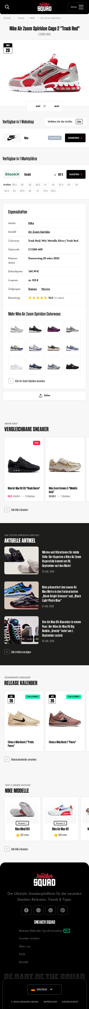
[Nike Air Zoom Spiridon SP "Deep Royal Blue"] (16, 347)
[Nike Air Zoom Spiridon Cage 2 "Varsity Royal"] (72, 347)
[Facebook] (26, 910)
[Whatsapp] (50, 910)
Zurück (7, 18)
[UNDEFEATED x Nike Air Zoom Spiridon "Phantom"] (53, 347)
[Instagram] (38, 910)
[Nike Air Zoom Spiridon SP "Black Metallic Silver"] (72, 366)
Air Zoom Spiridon (50, 18)
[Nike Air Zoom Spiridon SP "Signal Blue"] (35, 366)
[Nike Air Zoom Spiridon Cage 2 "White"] (16, 366)
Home (21, 18)
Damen (32, 289)
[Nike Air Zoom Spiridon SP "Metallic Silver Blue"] (53, 366)
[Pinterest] (62, 910)
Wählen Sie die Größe (64, 121)
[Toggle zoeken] (7, 7)
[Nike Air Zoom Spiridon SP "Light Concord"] (35, 347)
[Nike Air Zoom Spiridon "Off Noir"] (35, 328)
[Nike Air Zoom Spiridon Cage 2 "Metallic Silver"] (72, 328)
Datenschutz (70, 1001)
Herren (45, 289)
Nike (32, 18)
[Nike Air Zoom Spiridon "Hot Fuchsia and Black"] (53, 328)
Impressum (50, 1001)
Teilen (47, 395)
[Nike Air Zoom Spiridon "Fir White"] (16, 328)
